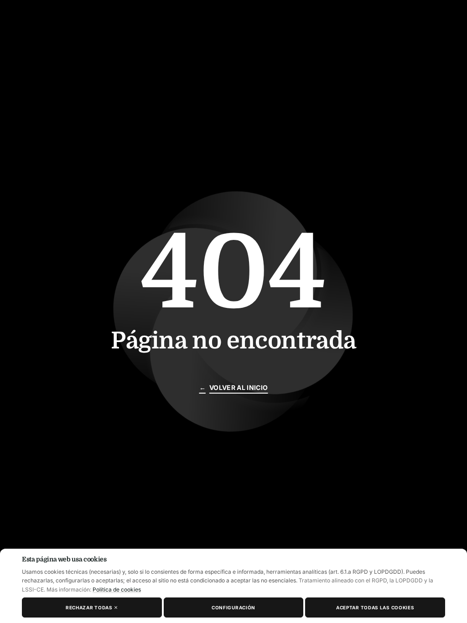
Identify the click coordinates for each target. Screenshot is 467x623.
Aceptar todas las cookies (375, 607)
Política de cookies (117, 589)
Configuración (233, 607)
